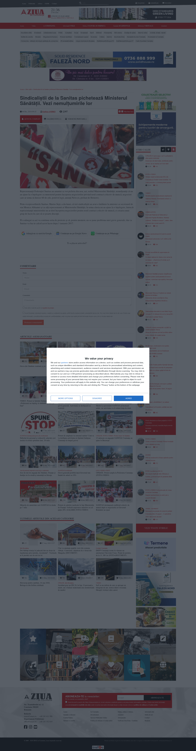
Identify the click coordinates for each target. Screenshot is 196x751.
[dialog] (98, 375)
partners (64, 362)
